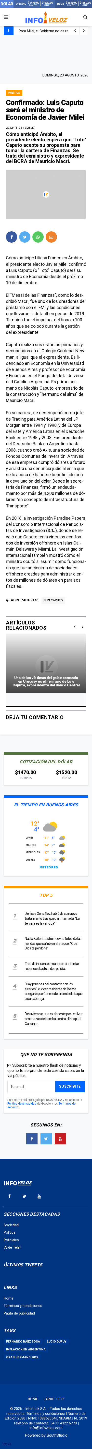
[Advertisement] (46, 53)
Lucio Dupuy (56, 1341)
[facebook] (11, 237)
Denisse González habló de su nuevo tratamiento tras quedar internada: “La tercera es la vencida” (52, 918)
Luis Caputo (53, 600)
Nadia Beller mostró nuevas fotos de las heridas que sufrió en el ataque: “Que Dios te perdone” (53, 943)
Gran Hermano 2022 (22, 1357)
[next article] (75, 30)
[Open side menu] (6, 17)
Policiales (11, 1240)
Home (8, 1298)
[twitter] (24, 237)
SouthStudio (57, 1435)
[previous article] (83, 30)
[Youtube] (60, 1138)
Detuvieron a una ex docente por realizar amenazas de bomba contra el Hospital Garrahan (53, 1018)
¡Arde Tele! (12, 1247)
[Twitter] (46, 1138)
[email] (51, 237)
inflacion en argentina (26, 1349)
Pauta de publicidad (19, 1313)
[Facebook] (32, 1138)
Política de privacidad (21, 1103)
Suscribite (70, 1086)
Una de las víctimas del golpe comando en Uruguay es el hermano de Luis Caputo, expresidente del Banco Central (46, 681)
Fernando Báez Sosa (23, 1341)
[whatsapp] (38, 237)
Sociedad (11, 1225)
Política (14, 92)
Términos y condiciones (23, 1305)
